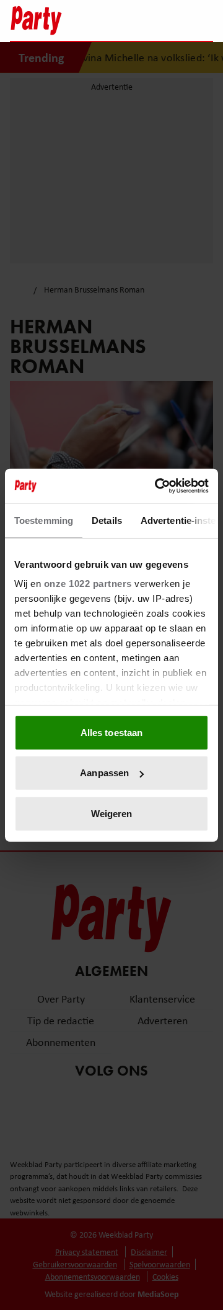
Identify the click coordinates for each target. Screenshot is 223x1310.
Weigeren (112, 813)
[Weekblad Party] (56, 20)
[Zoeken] (203, 22)
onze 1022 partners (88, 583)
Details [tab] (107, 520)
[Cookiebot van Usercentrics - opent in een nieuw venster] (157, 486)
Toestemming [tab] (43, 520)
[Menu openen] (126, 20)
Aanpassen (104, 773)
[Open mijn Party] (166, 20)
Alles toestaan (111, 732)
